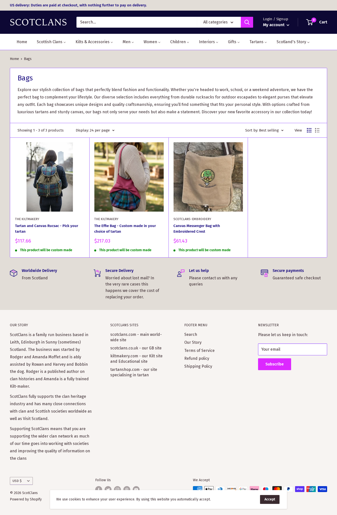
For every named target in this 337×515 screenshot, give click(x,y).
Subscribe (274, 364)
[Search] (247, 22)
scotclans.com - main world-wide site (136, 337)
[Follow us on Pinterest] (126, 489)
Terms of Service (199, 350)
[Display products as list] (317, 130)
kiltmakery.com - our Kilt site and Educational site (136, 359)
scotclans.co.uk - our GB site (136, 348)
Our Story (193, 342)
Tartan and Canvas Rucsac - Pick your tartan (46, 229)
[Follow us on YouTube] (136, 489)
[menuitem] (19, 42)
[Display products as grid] (309, 130)
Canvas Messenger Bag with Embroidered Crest (196, 229)
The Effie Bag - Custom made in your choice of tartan (125, 229)
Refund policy (196, 358)
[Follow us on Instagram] (117, 489)
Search (190, 334)
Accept (269, 499)
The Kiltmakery (27, 219)
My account (274, 24)
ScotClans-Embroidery (192, 219)
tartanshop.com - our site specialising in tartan (133, 372)
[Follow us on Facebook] (98, 489)
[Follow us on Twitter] (108, 489)
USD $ (17, 481)
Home (14, 59)
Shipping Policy (198, 366)
